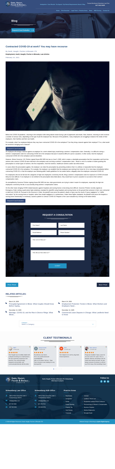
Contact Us (106, 10)
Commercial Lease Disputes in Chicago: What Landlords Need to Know (85, 314)
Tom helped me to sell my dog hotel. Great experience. (69, 355)
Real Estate (69, 396)
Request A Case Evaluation (21, 30)
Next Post (103, 285)
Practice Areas (83, 10)
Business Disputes (89, 407)
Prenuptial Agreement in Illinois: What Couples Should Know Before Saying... (31, 305)
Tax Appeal (59, 4)
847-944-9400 (100, 5)
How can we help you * (39, 239)
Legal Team (74, 10)
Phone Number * (65, 232)
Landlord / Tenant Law (90, 398)
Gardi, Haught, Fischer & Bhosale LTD (22, 51)
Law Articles (44, 54)
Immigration (43, 4)
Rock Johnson (93, 347)
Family (67, 401)
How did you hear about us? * (41, 252)
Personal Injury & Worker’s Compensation (95, 404)
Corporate (68, 413)
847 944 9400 (12, 404)
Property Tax (69, 407)
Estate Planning (70, 404)
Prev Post (12, 285)
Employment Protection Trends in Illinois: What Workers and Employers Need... (84, 305)
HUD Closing (97, 10)
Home (58, 10)
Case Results (51, 4)
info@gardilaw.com (14, 400)
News (90, 10)
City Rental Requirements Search (72, 4)
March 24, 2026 (14, 301)
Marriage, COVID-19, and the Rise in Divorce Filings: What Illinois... (31, 314)
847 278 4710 (41, 404)
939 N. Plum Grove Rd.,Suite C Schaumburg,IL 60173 (18, 396)
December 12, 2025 (68, 310)
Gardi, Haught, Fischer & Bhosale (28, 54)
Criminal (86, 396)
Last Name (63, 225)
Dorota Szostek (42, 347)
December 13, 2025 (15, 310)
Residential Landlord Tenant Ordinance (94, 401)
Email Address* (37, 232)
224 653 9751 (42, 407)
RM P (14, 347)
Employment (10, 54)
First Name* (36, 225)
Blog (83, 4)
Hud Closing (69, 410)
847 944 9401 (13, 407)
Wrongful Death (88, 413)
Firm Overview (65, 10)
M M (65, 347)
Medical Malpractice (89, 410)
